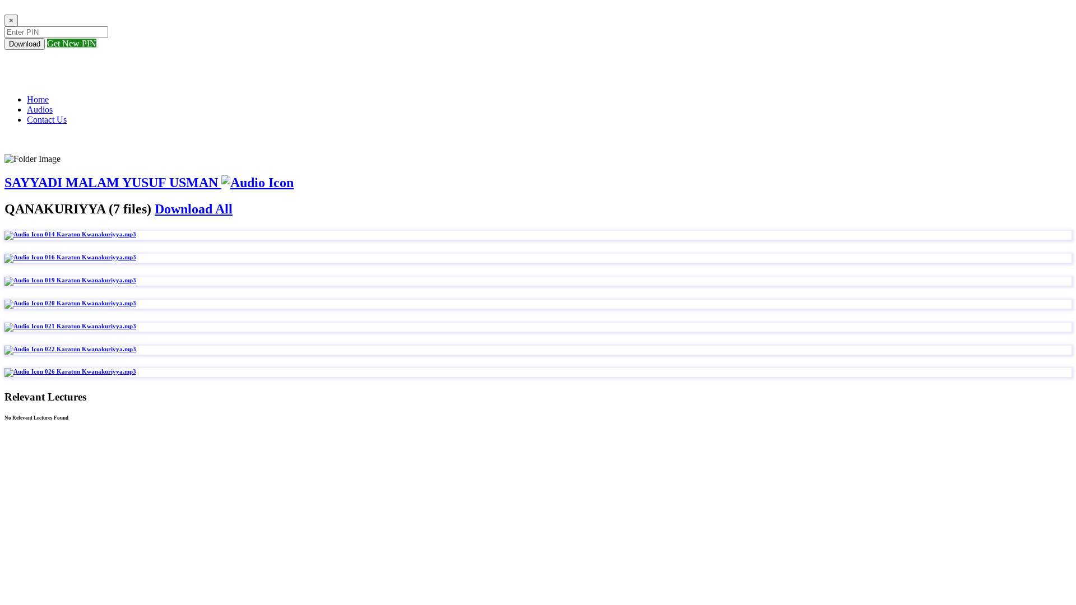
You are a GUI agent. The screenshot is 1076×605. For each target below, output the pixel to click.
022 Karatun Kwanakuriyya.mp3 (89, 349)
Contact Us (47, 119)
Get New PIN (71, 43)
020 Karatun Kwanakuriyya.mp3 (89, 303)
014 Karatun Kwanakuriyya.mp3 (89, 234)
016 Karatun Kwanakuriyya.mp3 (89, 257)
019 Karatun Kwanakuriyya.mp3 (89, 280)
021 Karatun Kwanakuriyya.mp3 (89, 326)
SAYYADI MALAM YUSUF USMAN (112, 182)
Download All (194, 209)
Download (24, 44)
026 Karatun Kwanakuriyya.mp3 (89, 371)
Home (38, 99)
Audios (40, 109)
